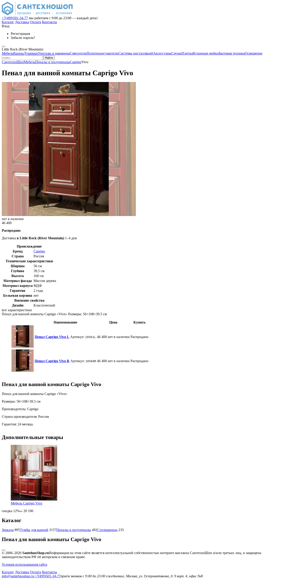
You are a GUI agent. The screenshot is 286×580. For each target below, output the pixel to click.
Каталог (8, 22)
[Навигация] (3, 46)
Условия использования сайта (24, 564)
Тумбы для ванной (34, 530)
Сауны (176, 53)
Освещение (253, 53)
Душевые (31, 53)
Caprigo (75, 62)
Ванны (18, 53)
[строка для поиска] (22, 57)
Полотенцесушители (102, 53)
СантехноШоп (13, 62)
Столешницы (107, 530)
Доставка (22, 22)
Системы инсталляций (135, 53)
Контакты (49, 22)
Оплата (35, 22)
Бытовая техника (232, 53)
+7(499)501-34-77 (15, 18)
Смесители (78, 53)
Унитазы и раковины (54, 53)
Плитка (187, 53)
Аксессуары (162, 53)
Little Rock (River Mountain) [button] (22, 49)
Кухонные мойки (206, 53)
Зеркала (8, 530)
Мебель (7, 53)
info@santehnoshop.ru (18, 576)
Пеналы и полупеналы (52, 62)
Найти (49, 57)
